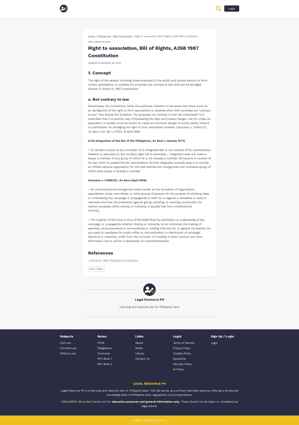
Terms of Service (183, 342)
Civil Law (65, 342)
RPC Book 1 (104, 358)
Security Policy (182, 364)
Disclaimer (179, 358)
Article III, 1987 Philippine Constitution (114, 260)
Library (139, 353)
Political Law (68, 353)
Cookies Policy (182, 353)
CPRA (100, 342)
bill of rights (96, 269)
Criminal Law (68, 348)
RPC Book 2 (104, 364)
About (139, 342)
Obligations (104, 348)
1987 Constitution (99, 42)
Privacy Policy (181, 348)
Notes (139, 348)
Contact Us (142, 358)
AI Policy (178, 369)
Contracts (103, 353)
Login (231, 8)
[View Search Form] (218, 8)
